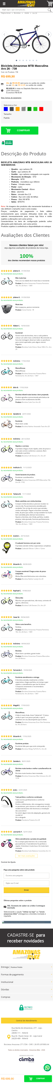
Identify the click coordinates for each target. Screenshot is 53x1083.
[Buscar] (49, 10)
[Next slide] (48, 34)
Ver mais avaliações (26, 856)
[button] (16, 60)
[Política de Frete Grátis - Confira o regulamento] (26, 922)
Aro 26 (34, 13)
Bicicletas (17, 13)
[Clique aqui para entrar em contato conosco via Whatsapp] (47, 1067)
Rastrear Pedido (16, 967)
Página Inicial (6, 13)
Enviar (26, 890)
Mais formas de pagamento (11, 98)
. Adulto (26, 13)
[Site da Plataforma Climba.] (26, 1058)
